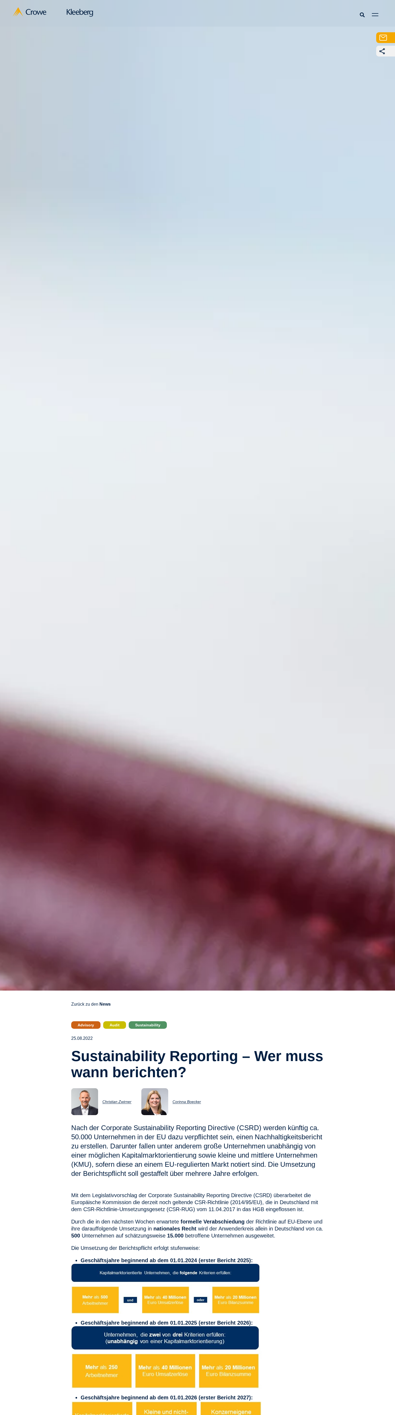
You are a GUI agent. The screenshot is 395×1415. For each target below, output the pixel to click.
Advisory (86, 1025)
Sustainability (147, 1025)
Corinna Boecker (187, 1102)
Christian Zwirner (116, 1102)
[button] (362, 14)
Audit (115, 1025)
